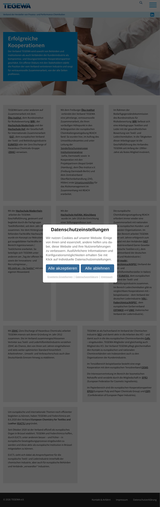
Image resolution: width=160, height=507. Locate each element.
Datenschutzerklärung (88, 277)
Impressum (106, 276)
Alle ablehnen (97, 268)
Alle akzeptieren (62, 268)
